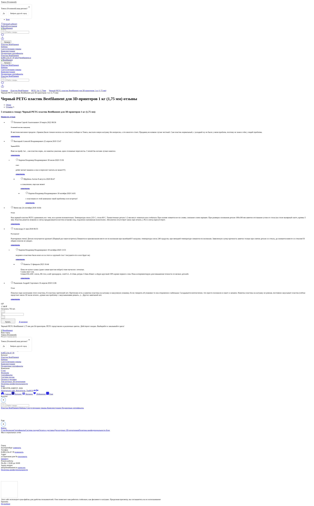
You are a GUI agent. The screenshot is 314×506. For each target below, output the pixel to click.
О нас (3, 370)
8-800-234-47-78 (7, 58)
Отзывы (9, 107)
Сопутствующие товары (11, 49)
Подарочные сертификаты (12, 53)
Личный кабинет (10, 24)
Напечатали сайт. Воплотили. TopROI (17, 391)
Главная (4, 91)
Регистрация (11, 26)
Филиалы (5, 373)
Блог (8, 19)
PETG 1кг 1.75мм (38, 91)
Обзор (8, 105)
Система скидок (7, 377)
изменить (17, 448)
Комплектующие (8, 51)
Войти (3, 26)
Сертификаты (7, 375)
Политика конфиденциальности (14, 384)
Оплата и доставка (9, 379)
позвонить (19, 452)
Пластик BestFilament (10, 44)
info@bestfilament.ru (23, 58)
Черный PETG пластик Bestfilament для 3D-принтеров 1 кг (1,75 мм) (77, 91)
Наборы (4, 47)
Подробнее (5, 504)
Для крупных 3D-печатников (13, 382)
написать (21, 468)
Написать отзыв (8, 117)
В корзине (23, 322)
